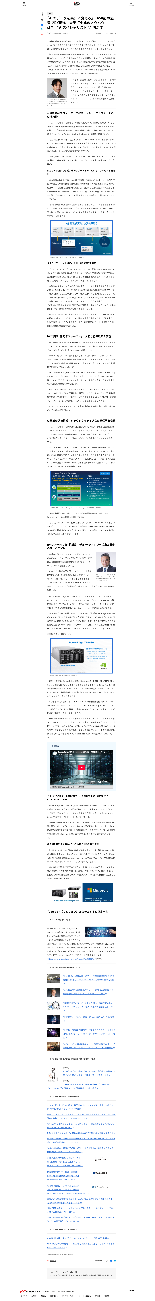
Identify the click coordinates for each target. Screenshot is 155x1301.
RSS (80, 1296)
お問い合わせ (54, 1296)
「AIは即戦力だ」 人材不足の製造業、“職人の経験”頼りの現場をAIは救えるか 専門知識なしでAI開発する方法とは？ (67, 1189)
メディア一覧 (23, 1296)
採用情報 (97, 1296)
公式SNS (34, 1296)
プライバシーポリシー (68, 1296)
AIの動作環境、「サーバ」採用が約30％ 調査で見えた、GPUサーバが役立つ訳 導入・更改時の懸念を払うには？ (88, 1004)
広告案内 (43, 1296)
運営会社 (88, 1296)
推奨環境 (106, 1296)
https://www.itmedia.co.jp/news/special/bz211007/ (71, 959)
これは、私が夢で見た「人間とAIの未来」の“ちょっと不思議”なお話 (77, 1238)
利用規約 (131, 1291)
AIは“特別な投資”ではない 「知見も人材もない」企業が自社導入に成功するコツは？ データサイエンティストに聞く (89, 1033)
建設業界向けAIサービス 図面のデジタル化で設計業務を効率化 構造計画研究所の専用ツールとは (63, 1175)
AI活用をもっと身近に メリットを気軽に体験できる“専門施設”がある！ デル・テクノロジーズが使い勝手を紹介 (88, 977)
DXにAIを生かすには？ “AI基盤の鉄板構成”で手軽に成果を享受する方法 (80, 1133)
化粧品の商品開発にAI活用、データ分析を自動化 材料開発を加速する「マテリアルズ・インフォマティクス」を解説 (65, 1161)
